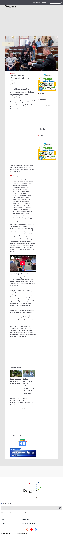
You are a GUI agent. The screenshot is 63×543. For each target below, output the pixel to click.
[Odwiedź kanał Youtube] (31, 529)
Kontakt (46, 516)
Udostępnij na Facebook (15, 449)
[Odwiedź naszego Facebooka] (36, 529)
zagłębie (43, 100)
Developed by (20, 533)
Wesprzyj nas (26, 519)
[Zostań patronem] (27, 529)
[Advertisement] (31, 25)
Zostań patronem (55, 2)
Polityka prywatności (29, 523)
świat (42, 135)
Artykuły (8, 43)
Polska (42, 129)
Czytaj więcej (24, 512)
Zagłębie (25, 516)
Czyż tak (4, 519)
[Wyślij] (59, 507)
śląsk (42, 93)
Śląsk (3, 523)
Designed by (4, 533)
